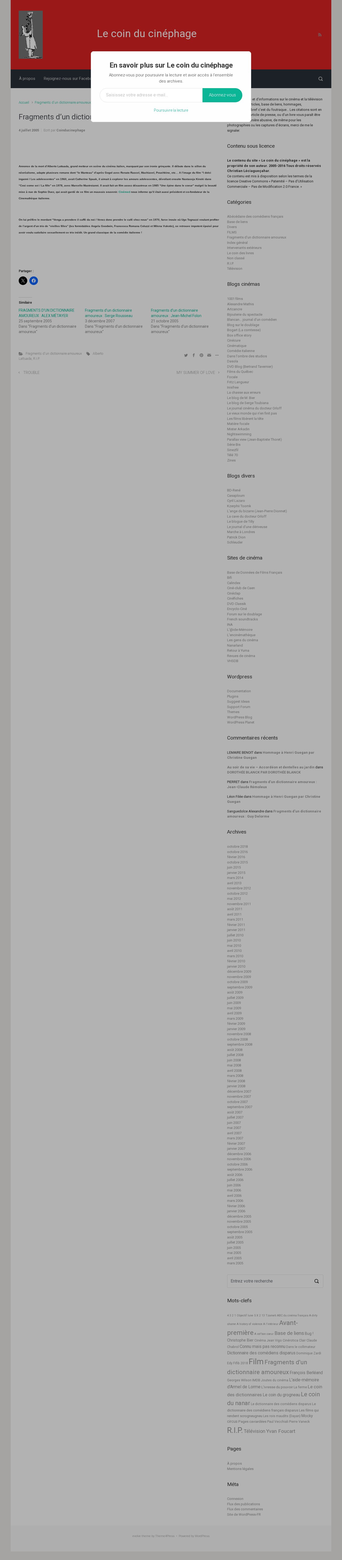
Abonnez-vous (222, 94)
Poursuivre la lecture (171, 110)
